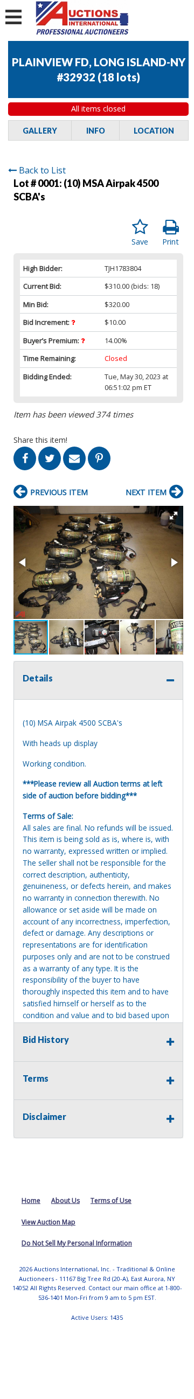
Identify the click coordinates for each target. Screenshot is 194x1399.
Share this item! (40, 440)
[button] (173, 515)
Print (170, 241)
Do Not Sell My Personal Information (77, 1243)
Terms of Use (111, 1200)
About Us (65, 1200)
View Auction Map (48, 1222)
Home (31, 1200)
